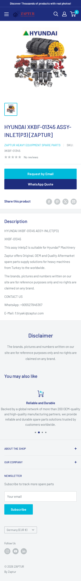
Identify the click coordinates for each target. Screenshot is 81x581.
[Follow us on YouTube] (16, 551)
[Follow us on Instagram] (7, 551)
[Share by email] (74, 201)
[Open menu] (6, 14)
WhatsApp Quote (40, 184)
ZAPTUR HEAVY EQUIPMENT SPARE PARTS (32, 145)
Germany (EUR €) (17, 530)
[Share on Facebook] (49, 201)
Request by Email (40, 174)
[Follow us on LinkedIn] (24, 551)
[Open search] (56, 14)
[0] (73, 14)
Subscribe (18, 509)
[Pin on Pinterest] (57, 201)
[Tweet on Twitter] (65, 201)
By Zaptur (10, 571)
